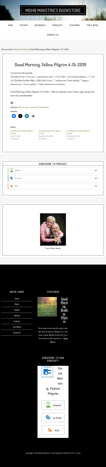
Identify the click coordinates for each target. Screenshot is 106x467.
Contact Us (17, 332)
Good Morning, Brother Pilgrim (64, 310)
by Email (57, 418)
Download (43, 107)
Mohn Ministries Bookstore (53, 10)
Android (57, 405)
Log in (78, 453)
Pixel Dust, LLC (69, 453)
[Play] (11, 103)
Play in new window (27, 107)
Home (17, 298)
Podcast (17, 310)
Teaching (17, 315)
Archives (17, 321)
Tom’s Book (17, 327)
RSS (57, 430)
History (16, 304)
